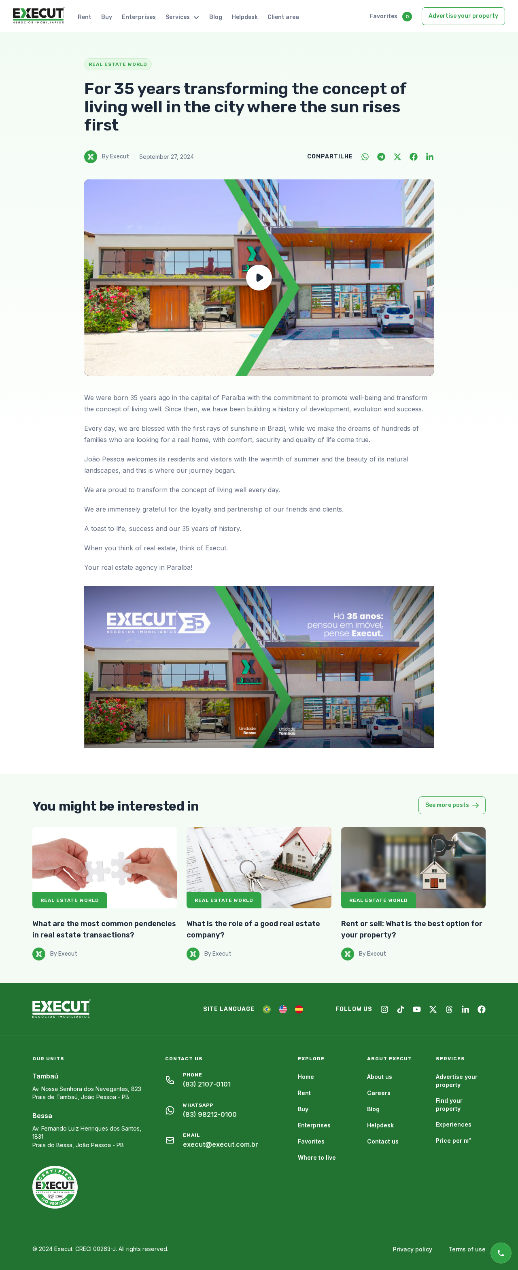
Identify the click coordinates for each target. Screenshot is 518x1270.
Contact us (383, 1141)
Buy (106, 17)
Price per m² (453, 1140)
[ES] (299, 1009)
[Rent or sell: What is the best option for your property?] (413, 867)
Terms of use (467, 1249)
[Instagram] (384, 1009)
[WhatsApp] (365, 157)
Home (306, 1076)
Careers (379, 1092)
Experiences (453, 1124)
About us (379, 1076)
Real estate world (69, 900)
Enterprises (139, 17)
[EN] (283, 1009)
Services (178, 17)
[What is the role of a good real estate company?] (259, 867)
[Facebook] (414, 157)
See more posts (447, 805)
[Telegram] (381, 157)
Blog (215, 17)
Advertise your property (463, 16)
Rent (84, 17)
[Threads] (449, 1009)
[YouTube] (417, 1009)
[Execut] (39, 16)
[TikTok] (401, 1009)
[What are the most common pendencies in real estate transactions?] (104, 867)
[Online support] (501, 1253)
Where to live (317, 1157)
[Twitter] (397, 157)
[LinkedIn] (430, 157)
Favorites (383, 16)
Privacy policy (412, 1249)
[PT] (267, 1009)
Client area (283, 17)
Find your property (449, 1104)
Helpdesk (245, 17)
